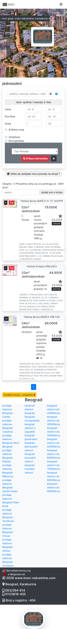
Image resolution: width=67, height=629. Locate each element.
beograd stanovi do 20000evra (53, 409)
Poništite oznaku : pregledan (19, 394)
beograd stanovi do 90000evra (53, 487)
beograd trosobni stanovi (30, 469)
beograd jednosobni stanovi (31, 446)
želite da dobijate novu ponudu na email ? (35, 173)
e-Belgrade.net (16, 574)
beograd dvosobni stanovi (30, 457)
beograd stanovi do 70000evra (53, 465)
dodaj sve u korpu (52, 192)
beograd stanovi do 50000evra (53, 443)
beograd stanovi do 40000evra (53, 431)
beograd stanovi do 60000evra (53, 454)
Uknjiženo (14, 137)
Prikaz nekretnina (37, 158)
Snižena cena (16, 129)
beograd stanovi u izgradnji (30, 428)
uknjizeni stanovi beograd (30, 409)
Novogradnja (16, 140)
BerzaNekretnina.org (18, 570)
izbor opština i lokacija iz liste (33, 102)
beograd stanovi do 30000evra (53, 420)
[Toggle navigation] (61, 4)
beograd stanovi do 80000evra (53, 476)
